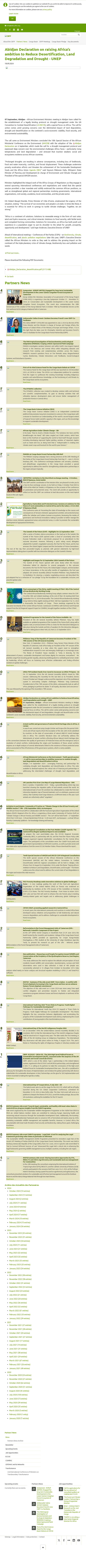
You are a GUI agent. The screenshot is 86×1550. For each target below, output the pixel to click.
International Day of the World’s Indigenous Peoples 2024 (44, 1028)
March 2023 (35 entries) (18, 1261)
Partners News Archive (15, 1441)
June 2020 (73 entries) (18, 1399)
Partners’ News (10, 1433)
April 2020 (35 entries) (18, 1407)
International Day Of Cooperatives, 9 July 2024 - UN (42, 1085)
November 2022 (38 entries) (20, 1279)
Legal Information (18, 1537)
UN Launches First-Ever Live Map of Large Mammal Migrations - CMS (49, 782)
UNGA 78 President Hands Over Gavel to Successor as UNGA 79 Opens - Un (51, 672)
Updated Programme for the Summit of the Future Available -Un (47, 617)
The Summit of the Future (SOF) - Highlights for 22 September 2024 (48, 532)
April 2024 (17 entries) (18, 1215)
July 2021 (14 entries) (18, 1345)
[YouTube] (22, 30)
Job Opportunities (11, 1453)
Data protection (31, 1537)
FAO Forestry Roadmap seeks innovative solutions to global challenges (50, 882)
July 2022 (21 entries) (18, 1295)
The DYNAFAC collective (32, 389)
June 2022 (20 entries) (18, 1299)
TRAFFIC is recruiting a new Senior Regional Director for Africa (71, 1519)
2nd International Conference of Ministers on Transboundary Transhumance (23, 1473)
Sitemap (7, 1537)
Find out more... (13, 253)
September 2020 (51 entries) (20, 1387)
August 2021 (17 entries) (19, 1341)
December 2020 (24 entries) (20, 1375)
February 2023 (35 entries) (19, 1265)
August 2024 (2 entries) (18, 1199)
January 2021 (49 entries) (19, 1368)
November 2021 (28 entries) (20, 1329)
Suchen (78, 35)
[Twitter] (6, 30)
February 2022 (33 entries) (19, 1314)
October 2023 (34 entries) (19, 1241)
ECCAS (7, 1457)
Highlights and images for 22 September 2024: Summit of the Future (48, 560)
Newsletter (9, 1445)
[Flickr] (18, 30)
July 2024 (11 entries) (18, 1203)
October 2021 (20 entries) (19, 1333)
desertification (11, 238)
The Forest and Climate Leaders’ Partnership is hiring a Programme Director (72, 1500)
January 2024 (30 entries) (19, 1226)
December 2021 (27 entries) (20, 1325)
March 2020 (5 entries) (18, 1410)
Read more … (11, 312)
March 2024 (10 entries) (18, 1219)
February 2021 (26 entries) (19, 1364)
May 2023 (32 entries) (18, 1253)
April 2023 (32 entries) (18, 1257)
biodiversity (69, 235)
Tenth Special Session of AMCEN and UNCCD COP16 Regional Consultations (51, 855)
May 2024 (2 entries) (17, 1211)
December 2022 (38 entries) (20, 1275)
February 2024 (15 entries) (19, 1222)
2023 (9, 1230)
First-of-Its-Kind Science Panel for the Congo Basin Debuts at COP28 (49, 367)
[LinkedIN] (14, 30)
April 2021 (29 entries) (18, 1357)
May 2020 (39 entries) (18, 1403)
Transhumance (10, 1468)
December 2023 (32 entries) (20, 1233)
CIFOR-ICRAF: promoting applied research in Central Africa (45, 908)
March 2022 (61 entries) (18, 1311)
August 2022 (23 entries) (19, 1291)
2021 (9, 1322)
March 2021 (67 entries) (18, 1361)
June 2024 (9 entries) (17, 1207)
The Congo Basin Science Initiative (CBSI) (38, 409)
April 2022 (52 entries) (18, 1307)
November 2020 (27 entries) (20, 1379)
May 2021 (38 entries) (18, 1353)
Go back (10, 276)
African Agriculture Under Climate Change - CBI (41, 430)
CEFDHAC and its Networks (14, 1464)
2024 (9, 1188)
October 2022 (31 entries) (19, 1283)
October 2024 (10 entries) (19, 1191)
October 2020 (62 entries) (19, 1383)
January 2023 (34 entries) (19, 1268)
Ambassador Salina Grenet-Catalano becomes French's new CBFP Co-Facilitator (45, 1506)
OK (12, 19)
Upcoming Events (11, 1449)
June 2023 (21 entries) (18, 1249)
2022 (9, 1272)
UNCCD (42, 125)
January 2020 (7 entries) (19, 1418)
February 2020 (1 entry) (18, 1414)
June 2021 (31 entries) (18, 1349)
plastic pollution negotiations (34, 238)
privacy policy (47, 9)
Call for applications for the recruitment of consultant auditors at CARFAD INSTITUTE (72, 1491)
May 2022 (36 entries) (18, 1303)
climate (78, 235)
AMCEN (46, 143)
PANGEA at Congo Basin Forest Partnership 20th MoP (43, 454)
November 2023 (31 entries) (20, 1237)
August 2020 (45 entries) (19, 1391)
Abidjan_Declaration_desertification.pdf (30, 269)
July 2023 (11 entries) (18, 1245)
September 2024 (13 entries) (20, 1195)
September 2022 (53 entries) (20, 1287)
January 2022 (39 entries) (19, 1318)
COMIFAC (8, 1460)
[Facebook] (10, 30)
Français (77, 31)
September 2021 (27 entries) (20, 1337)
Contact (42, 1537)
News (7, 1437)
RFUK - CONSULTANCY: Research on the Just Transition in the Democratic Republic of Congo (72, 1510)
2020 (9, 1372)
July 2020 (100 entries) (18, 1395)
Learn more (13, 14)
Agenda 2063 (35, 170)
